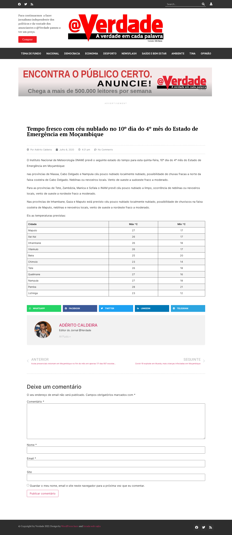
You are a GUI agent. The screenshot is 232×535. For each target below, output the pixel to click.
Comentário (35, 401)
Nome (32, 444)
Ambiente (178, 53)
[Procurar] (203, 4)
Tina (192, 53)
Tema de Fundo (31, 53)
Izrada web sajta (92, 526)
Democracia (72, 53)
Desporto (110, 53)
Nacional (52, 53)
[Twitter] (25, 4)
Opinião (206, 53)
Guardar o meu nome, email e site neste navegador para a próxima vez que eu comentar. (87, 485)
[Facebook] (19, 4)
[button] (44, 308)
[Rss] (32, 4)
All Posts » (65, 336)
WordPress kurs (69, 526)
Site (29, 472)
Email (31, 458)
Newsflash (129, 53)
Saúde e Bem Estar (154, 53)
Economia (91, 53)
